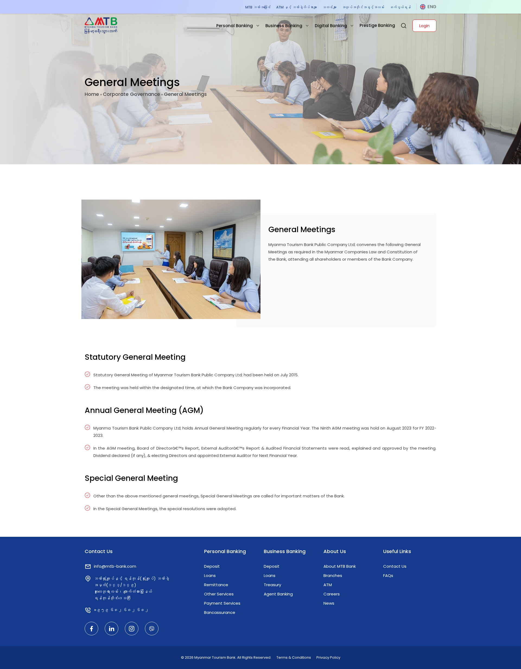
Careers (331, 594)
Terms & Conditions (294, 657)
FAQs (388, 575)
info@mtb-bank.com (115, 566)
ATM (327, 585)
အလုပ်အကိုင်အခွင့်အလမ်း (363, 7)
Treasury (272, 585)
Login (424, 26)
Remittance (216, 585)
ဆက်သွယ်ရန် (400, 7)
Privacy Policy (328, 657)
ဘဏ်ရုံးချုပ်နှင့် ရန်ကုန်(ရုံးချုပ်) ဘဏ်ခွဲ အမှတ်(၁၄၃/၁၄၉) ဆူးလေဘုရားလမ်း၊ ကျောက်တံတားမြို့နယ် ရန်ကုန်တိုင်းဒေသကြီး (131, 588)
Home (92, 94)
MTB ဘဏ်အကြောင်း (258, 7)
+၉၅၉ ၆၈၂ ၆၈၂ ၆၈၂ (121, 610)
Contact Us (394, 566)
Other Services (219, 594)
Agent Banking (278, 594)
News (328, 603)
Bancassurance (219, 612)
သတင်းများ (329, 7)
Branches (332, 575)
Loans (210, 575)
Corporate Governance (131, 94)
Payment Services (222, 603)
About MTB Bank (339, 566)
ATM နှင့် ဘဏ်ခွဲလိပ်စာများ (296, 7)
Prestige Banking (377, 25)
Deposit (212, 566)
